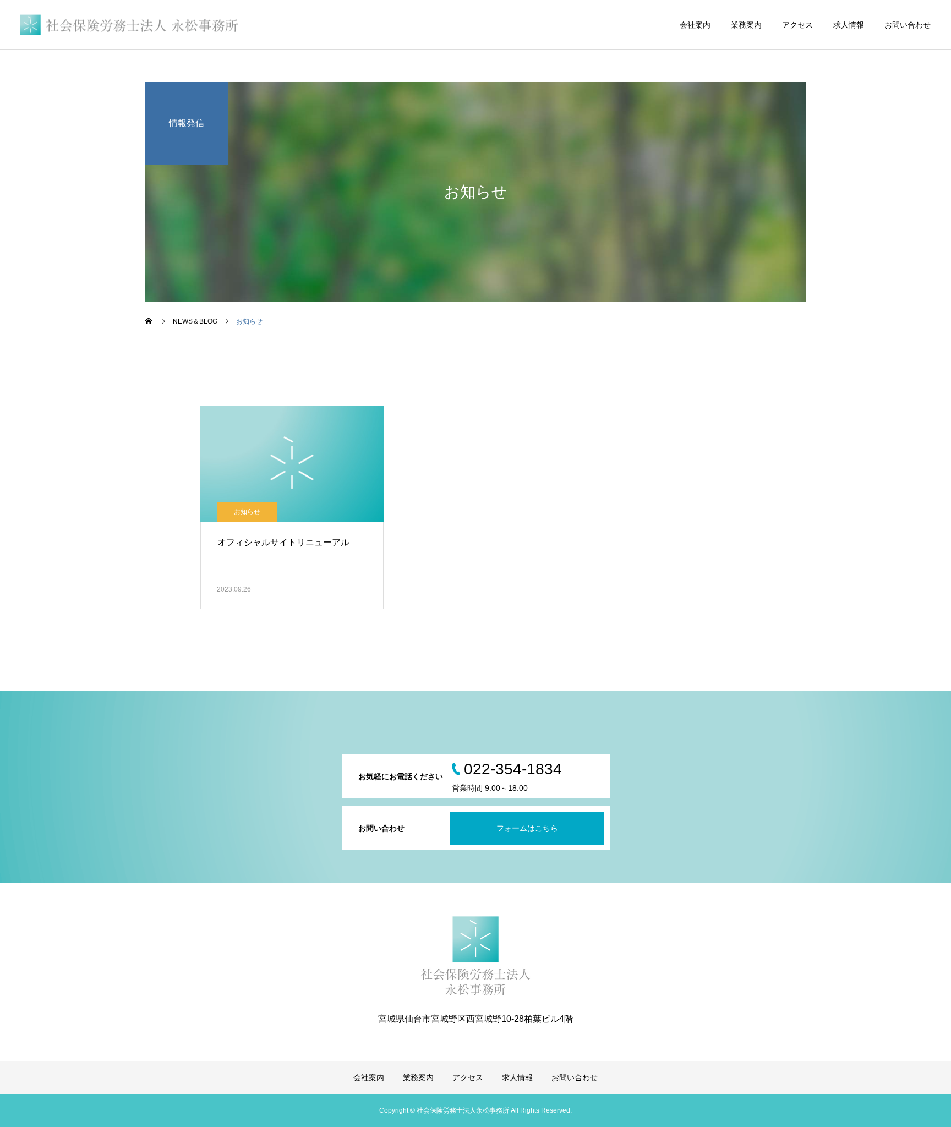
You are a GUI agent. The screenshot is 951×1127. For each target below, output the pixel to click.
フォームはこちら (527, 828)
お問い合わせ (907, 24)
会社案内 (695, 24)
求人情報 (848, 24)
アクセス (797, 24)
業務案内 (746, 24)
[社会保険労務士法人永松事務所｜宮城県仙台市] (130, 24)
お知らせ (247, 512)
